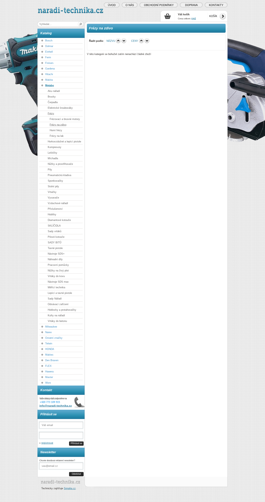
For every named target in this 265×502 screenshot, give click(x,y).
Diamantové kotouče (59, 220)
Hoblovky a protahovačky (62, 309)
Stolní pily (53, 186)
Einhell (49, 51)
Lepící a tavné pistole (60, 293)
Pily (50, 169)
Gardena (50, 68)
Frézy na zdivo (58, 124)
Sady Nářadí (55, 298)
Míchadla (53, 158)
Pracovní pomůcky (58, 264)
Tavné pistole (55, 248)
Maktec (49, 354)
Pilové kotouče (56, 236)
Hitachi (49, 74)
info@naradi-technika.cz (55, 405)
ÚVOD (112, 5)
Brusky (52, 96)
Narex (48, 332)
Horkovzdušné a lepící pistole (64, 141)
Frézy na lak (57, 135)
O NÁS (130, 5)
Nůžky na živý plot (58, 270)
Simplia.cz (70, 488)
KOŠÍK (213, 16)
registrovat (47, 442)
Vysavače (53, 197)
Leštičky (52, 152)
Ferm (48, 57)
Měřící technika (56, 287)
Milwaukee (51, 326)
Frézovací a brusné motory (65, 119)
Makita (49, 79)
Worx (48, 382)
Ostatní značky (53, 337)
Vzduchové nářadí (58, 203)
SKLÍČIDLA (54, 225)
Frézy (51, 113)
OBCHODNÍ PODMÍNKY (159, 5)
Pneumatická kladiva (59, 175)
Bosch (48, 40)
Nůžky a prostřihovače (60, 163)
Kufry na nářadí (56, 315)
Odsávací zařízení (58, 304)
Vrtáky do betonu (57, 321)
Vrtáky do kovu (56, 276)
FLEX (48, 365)
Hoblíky (52, 214)
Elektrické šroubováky (60, 107)
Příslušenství (55, 208)
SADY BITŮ (54, 242)
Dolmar (49, 46)
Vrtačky (52, 192)
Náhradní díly (55, 259)
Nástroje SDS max (58, 281)
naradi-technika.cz (48, 8)
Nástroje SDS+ (56, 253)
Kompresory (54, 147)
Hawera (49, 371)
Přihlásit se (76, 443)
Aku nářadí (54, 91)
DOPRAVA (191, 5)
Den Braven (51, 360)
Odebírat (76, 474)
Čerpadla (53, 102)
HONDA (49, 349)
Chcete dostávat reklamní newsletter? (57, 460)
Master (49, 377)
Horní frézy (56, 130)
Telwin (48, 343)
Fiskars (49, 63)
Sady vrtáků (54, 231)
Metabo (49, 85)
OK (81, 24)
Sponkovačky (55, 180)
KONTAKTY (216, 5)
